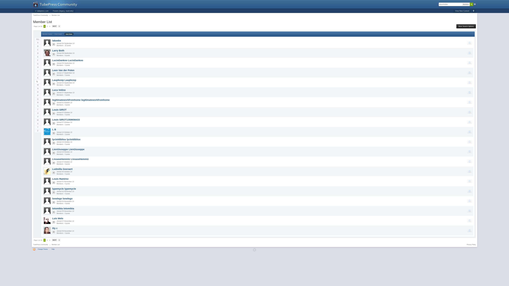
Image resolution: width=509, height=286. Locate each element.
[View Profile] (47, 42)
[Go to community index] (56, 4)
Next (54, 26)
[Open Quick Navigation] (473, 11)
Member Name (47, 34)
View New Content (462, 11)
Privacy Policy (471, 244)
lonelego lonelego (62, 198)
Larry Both (58, 50)
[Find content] (469, 42)
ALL (37, 39)
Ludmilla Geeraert (62, 169)
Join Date (69, 34)
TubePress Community (40, 244)
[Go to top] (254, 249)
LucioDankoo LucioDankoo (67, 60)
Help (53, 249)
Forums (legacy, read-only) (63, 11)
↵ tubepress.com (42, 11)
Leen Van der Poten (63, 70)
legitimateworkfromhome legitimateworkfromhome (81, 100)
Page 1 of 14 (38, 26)
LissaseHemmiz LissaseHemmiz (70, 159)
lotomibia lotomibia (63, 208)
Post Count (58, 34)
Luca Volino (59, 90)
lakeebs (56, 40)
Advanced (475, 4)
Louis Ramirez (60, 179)
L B (54, 129)
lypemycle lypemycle (64, 188)
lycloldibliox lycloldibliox (66, 139)
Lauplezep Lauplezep (64, 80)
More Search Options (466, 26)
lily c (55, 228)
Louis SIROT (59, 109)
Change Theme (43, 249)
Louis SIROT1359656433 (66, 119)
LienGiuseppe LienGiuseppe (68, 149)
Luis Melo (57, 218)
